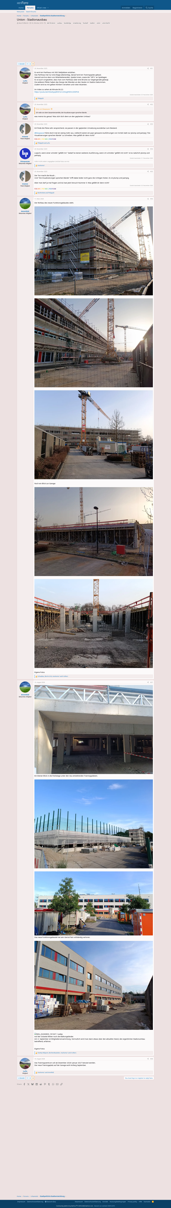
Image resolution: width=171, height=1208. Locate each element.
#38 (151, 1059)
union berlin (106, 23)
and (44, 143)
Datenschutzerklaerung (35, 1202)
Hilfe (140, 1202)
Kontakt (105, 1202)
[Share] (147, 68)
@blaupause (39, 133)
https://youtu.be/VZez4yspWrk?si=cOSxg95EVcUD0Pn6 (56, 92)
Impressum (21, 1202)
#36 (151, 199)
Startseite (147, 1202)
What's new (41, 8)
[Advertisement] (85, 44)
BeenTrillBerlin (23, 23)
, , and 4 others (57, 1053)
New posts (20, 12)
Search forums (31, 12)
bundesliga (67, 23)
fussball (85, 23)
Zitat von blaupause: (43, 109)
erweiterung (77, 23)
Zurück (22, 64)
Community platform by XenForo (74, 1206)
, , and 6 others (53, 676)
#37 (151, 682)
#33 (151, 124)
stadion (92, 23)
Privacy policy (132, 1202)
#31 (151, 68)
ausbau (59, 23)
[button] (48, 8)
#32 (151, 104)
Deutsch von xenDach (104, 1206)
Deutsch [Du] (51, 1202)
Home (21, 8)
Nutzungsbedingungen (118, 1202)
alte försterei (51, 23)
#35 (151, 171)
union (98, 23)
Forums (30, 8)
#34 (151, 149)
